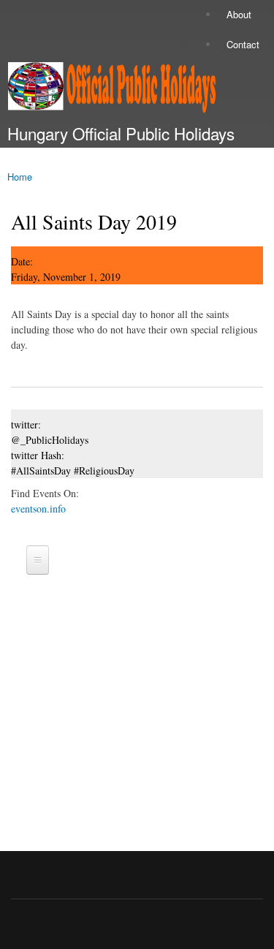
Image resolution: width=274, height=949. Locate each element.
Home (19, 177)
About (239, 14)
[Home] (108, 90)
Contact (243, 44)
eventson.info (38, 508)
